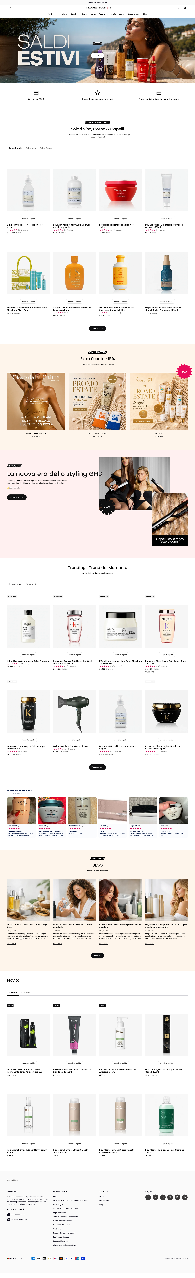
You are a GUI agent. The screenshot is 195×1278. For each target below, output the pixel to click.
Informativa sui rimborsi (62, 1221)
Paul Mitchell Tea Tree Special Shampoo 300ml (164, 1151)
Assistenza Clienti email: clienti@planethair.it (71, 1200)
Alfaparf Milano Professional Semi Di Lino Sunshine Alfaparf (72, 308)
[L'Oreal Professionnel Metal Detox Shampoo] (28, 626)
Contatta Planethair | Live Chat (65, 1208)
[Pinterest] (185, 1197)
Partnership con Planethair (64, 1233)
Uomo (93, 14)
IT (22, 1258)
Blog (145, 14)
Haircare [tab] (13, 992)
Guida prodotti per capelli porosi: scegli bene (27, 925)
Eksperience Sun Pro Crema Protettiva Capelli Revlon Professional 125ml (163, 308)
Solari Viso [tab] (31, 148)
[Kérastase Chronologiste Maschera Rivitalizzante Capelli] (166, 711)
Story (101, 1196)
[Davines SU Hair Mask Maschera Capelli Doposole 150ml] (166, 190)
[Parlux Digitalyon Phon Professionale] (74, 711)
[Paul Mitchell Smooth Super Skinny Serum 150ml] (28, 1115)
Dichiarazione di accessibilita (64, 1245)
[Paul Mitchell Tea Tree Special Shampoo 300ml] (166, 1115)
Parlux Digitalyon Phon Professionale (70, 746)
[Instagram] (170, 1197)
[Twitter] (155, 1197)
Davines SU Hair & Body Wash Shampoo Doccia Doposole (72, 226)
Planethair (169, 1258)
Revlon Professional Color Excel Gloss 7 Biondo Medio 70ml (72, 1070)
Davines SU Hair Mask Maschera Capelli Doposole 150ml (164, 226)
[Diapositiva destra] (187, 2)
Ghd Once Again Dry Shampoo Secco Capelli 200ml (163, 1070)
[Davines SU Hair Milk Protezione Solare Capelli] (28, 190)
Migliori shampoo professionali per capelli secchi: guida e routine (166, 925)
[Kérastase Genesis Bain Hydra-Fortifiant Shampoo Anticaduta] (74, 626)
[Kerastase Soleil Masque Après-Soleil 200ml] (120, 190)
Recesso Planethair (61, 1241)
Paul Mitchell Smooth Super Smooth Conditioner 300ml (116, 1151)
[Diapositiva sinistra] (8, 2)
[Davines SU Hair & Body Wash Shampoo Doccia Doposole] (74, 190)
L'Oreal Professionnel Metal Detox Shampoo (28, 661)
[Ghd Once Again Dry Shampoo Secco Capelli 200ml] (166, 1035)
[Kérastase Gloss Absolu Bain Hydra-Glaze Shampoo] (166, 626)
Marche (62, 14)
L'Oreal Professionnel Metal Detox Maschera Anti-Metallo (120, 662)
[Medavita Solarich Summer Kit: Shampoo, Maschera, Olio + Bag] (28, 273)
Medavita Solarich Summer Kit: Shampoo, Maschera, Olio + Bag (27, 308)
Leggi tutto (11, 944)
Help (55, 1196)
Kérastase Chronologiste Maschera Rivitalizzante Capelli (162, 747)
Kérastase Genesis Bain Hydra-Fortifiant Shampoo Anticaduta (72, 662)
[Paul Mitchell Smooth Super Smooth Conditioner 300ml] (120, 1115)
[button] (10, 8)
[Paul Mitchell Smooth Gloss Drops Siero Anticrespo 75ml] (120, 1035)
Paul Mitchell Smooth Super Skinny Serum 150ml (27, 1151)
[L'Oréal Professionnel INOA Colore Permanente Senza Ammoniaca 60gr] (28, 1035)
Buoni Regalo (58, 1204)
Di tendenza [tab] (15, 584)
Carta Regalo (116, 14)
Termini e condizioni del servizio (65, 1217)
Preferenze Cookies (61, 1237)
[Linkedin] (177, 1197)
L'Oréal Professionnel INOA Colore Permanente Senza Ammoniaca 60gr (25, 1070)
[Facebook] (148, 1197)
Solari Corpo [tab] (46, 148)
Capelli (73, 14)
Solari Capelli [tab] (15, 148)
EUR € (11, 1258)
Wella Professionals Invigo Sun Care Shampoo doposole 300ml (116, 308)
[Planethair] (99, 8)
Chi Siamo (57, 1229)
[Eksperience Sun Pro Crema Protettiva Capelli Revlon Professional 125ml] (166, 273)
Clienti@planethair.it (19, 1219)
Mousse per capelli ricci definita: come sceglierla (72, 925)
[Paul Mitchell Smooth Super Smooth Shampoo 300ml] (74, 1115)
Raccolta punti (134, 14)
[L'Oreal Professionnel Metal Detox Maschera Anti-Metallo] (120, 626)
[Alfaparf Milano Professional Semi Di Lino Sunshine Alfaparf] (74, 273)
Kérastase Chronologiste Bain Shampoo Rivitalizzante (26, 747)
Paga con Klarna (59, 1213)
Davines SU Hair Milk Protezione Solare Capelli (25, 226)
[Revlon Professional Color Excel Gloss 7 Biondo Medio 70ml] (74, 1035)
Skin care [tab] (25, 992)
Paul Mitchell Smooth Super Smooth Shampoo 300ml (70, 1151)
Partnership (104, 1200)
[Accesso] (179, 8)
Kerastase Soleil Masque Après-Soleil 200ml (117, 226)
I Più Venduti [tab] (30, 584)
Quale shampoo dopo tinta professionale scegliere (120, 925)
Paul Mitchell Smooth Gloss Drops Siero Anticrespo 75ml (118, 1070)
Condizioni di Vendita (61, 1225)
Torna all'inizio (12, 1180)
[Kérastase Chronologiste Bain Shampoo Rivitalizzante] (28, 711)
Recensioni (103, 14)
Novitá (51, 14)
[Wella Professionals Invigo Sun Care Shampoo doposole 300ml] (120, 273)
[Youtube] (163, 1197)
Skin (83, 14)
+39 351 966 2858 (18, 1215)
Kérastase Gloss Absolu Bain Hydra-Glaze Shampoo (165, 662)
